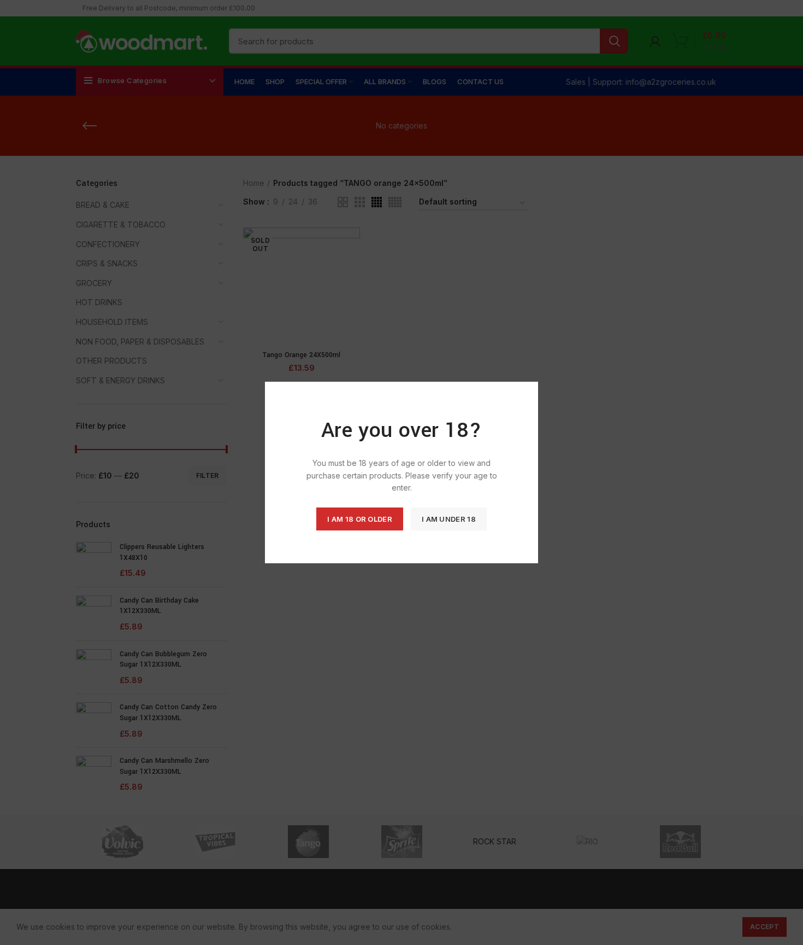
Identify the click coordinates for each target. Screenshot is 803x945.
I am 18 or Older (359, 519)
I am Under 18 (449, 519)
